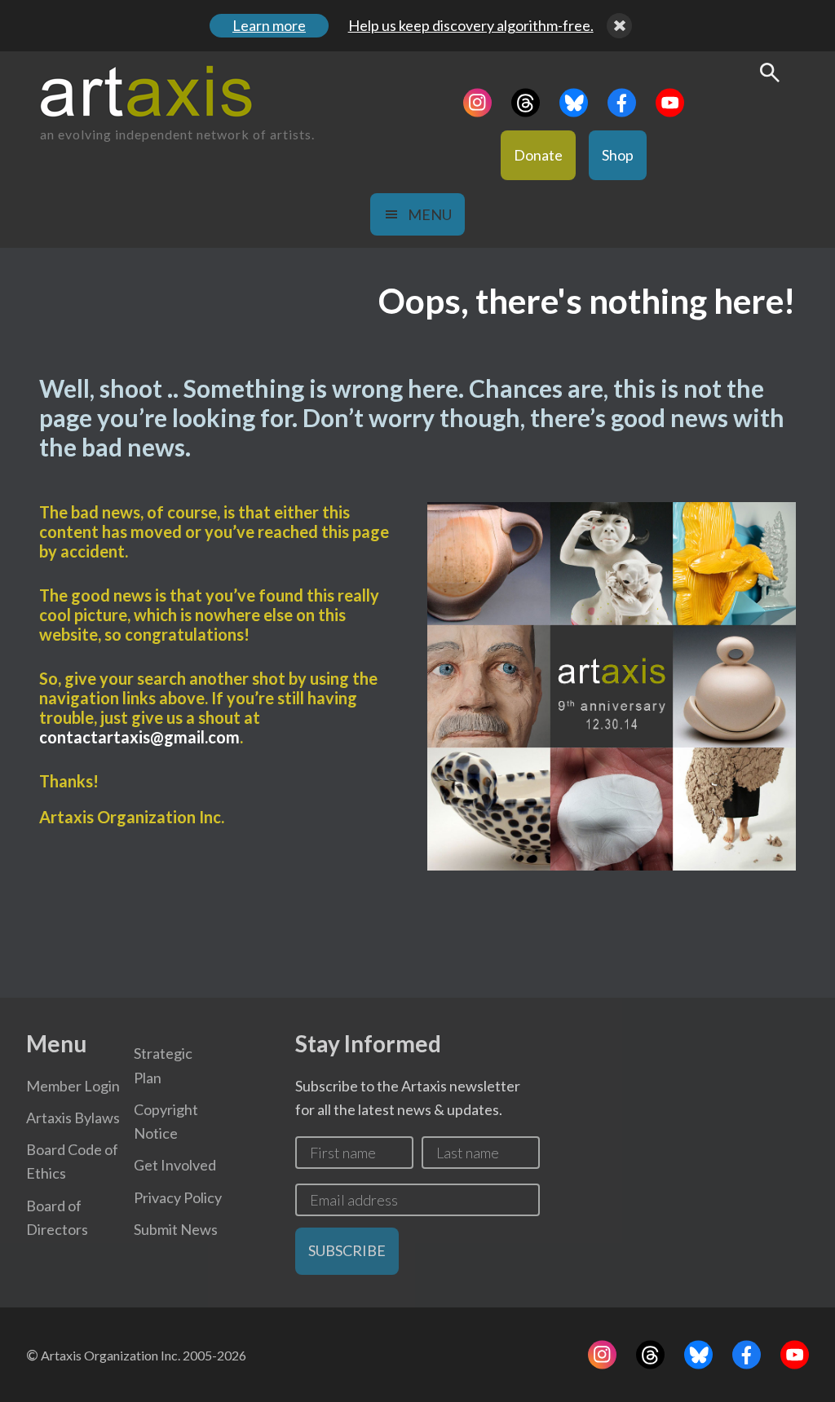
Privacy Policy (178, 1197)
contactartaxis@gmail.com (139, 737)
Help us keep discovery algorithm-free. (471, 25)
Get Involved (175, 1165)
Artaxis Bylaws (73, 1117)
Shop (618, 155)
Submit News (176, 1229)
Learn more (269, 25)
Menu (430, 214)
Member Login (73, 1086)
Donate (538, 155)
